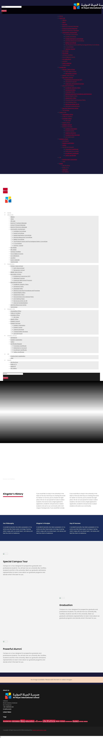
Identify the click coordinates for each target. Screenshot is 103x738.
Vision (64, 22)
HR (60, 157)
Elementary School (71, 73)
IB (37, 721)
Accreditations (66, 59)
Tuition (64, 145)
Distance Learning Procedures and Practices (78, 94)
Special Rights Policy (71, 96)
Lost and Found (69, 137)
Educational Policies (68, 86)
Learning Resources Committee (74, 41)
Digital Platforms (10, 187)
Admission (16, 721)
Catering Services (70, 133)
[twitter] (11, 732)
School (62, 721)
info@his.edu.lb (7, 709)
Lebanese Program (71, 82)
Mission (64, 20)
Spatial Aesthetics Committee (74, 39)
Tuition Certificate (70, 155)
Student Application (68, 143)
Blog (22, 720)
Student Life (62, 112)
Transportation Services (72, 135)
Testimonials (66, 65)
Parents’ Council (70, 49)
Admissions (65, 141)
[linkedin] (8, 732)
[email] (3, 732)
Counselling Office (67, 114)
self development (68, 721)
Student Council (67, 125)
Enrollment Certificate (72, 153)
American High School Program (74, 84)
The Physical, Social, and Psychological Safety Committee (82, 45)
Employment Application (69, 159)
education (29, 721)
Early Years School (70, 71)
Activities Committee (71, 34)
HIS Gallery (65, 172)
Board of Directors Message (70, 30)
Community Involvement (69, 32)
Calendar (8, 181)
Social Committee (70, 37)
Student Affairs (63, 139)
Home (61, 16)
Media (61, 163)
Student (76, 721)
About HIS (62, 18)
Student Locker (69, 131)
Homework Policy (70, 90)
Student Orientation (71, 129)
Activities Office (67, 118)
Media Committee (70, 43)
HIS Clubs (68, 120)
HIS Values (65, 53)
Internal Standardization (72, 106)
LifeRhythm (40, 721)
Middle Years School (68, 75)
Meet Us (5, 190)
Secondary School (67, 77)
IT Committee (69, 47)
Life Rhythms (66, 165)
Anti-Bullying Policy (71, 102)
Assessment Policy (70, 98)
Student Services (67, 127)
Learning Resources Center (70, 108)
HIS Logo (64, 24)
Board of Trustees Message (70, 26)
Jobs (63, 161)
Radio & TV (65, 168)
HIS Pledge (65, 51)
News (58, 721)
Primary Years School (68, 69)
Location (64, 61)
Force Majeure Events (68, 57)
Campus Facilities (67, 55)
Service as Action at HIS (72, 104)
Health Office (66, 123)
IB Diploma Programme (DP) (73, 80)
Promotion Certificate (71, 149)
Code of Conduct (67, 116)
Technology (65, 110)
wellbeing (86, 721)
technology (81, 721)
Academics (62, 67)
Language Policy (70, 92)
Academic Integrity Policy (72, 88)
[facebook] (6, 732)
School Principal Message (69, 28)
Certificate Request (68, 147)
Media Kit (65, 170)
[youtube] (14, 732)
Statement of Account (72, 151)
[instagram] (16, 732)
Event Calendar (66, 63)
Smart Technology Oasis (39, 730)
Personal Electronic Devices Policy (75, 100)
